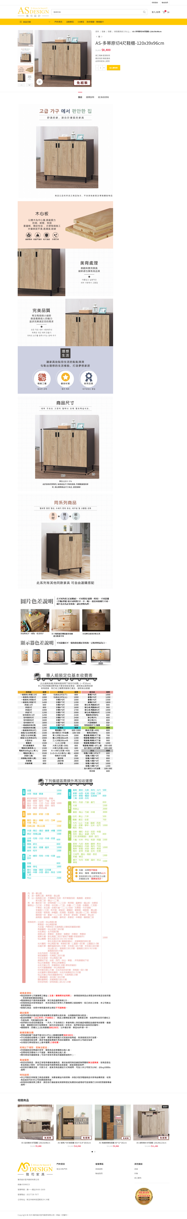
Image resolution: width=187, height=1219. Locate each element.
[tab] (80, 96)
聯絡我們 (99, 1173)
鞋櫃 (109, 31)
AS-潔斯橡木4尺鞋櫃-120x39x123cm (151, 1142)
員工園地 (137, 1178)
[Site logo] (33, 11)
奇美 (136, 1169)
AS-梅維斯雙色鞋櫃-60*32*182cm (113, 1142)
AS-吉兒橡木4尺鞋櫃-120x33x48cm (35, 1142)
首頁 (97, 31)
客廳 (103, 31)
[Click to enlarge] (39, 82)
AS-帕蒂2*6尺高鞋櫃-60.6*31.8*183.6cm (74, 1142)
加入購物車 (113, 68)
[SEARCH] (144, 12)
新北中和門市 (62, 1169)
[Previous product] (96, 36)
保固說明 (99, 1169)
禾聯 (136, 1173)
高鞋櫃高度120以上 (122, 31)
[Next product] (101, 36)
